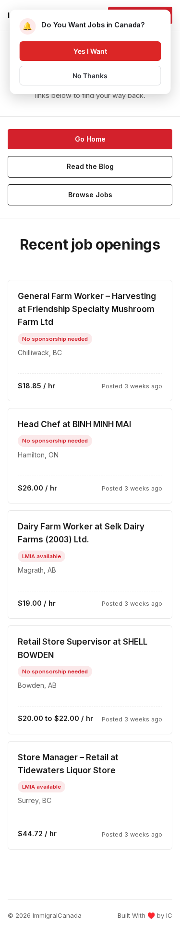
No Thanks (90, 76)
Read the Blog (90, 166)
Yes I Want (90, 51)
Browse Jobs (90, 195)
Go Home (90, 139)
